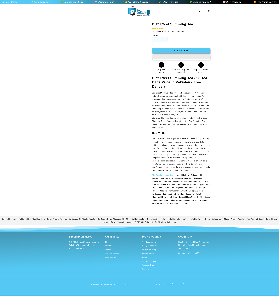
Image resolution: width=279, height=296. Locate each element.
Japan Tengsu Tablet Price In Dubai (194, 219)
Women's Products (149, 261)
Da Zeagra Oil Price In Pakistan (82, 219)
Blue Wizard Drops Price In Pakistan (162, 219)
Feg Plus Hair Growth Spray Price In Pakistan (47, 219)
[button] (69, 11)
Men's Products (147, 257)
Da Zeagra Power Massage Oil (111, 219)
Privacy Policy (110, 257)
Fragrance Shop (148, 265)
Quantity (155, 35)
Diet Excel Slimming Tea (162, 175)
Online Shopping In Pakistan (14, 219)
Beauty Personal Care (150, 246)
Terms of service (147, 284)
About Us (108, 246)
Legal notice (184, 284)
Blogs (107, 242)
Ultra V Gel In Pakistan (135, 219)
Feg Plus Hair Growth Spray (259, 219)
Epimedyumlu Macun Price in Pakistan (228, 219)
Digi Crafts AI (114, 284)
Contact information (172, 284)
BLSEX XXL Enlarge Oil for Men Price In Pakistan (156, 222)
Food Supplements (149, 242)
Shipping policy (159, 284)
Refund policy (125, 284)
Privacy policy (135, 284)
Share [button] (157, 209)
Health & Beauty (148, 253)
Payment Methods (112, 253)
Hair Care (145, 269)
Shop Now (99, 284)
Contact (108, 250)
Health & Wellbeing (149, 250)
